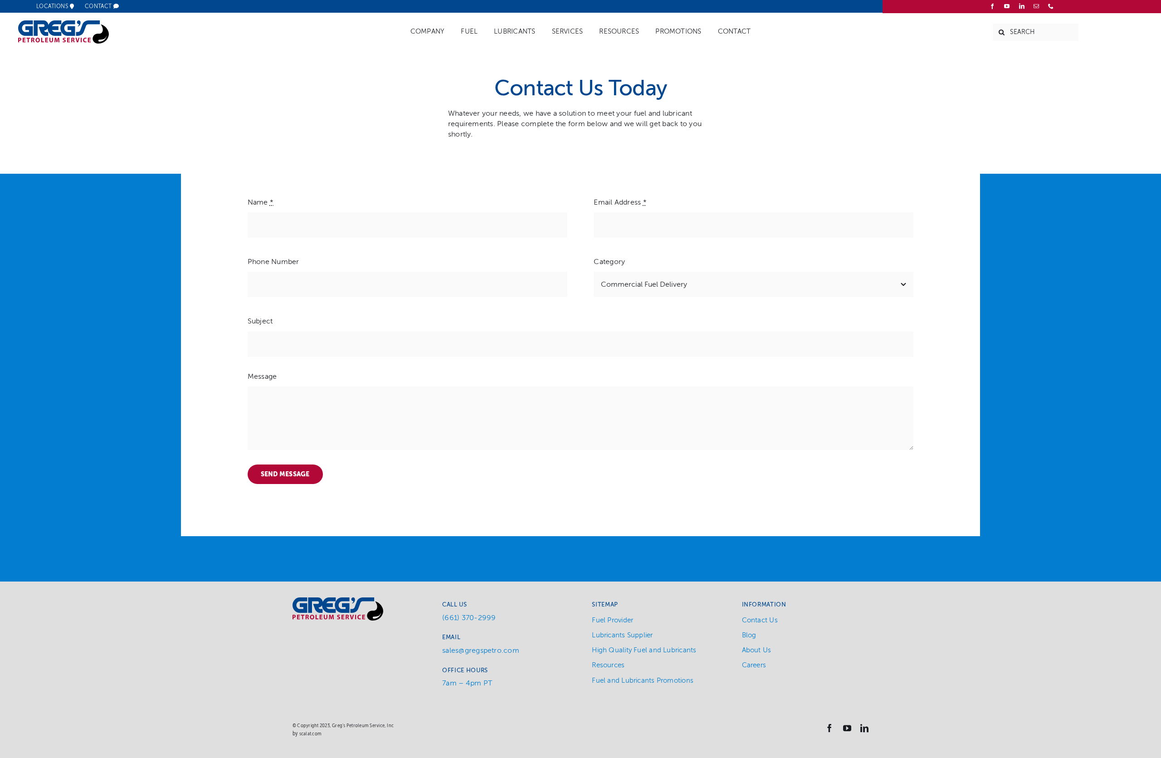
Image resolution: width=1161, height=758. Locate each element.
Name (260, 202)
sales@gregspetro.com (480, 650)
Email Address (620, 202)
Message (262, 376)
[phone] (1051, 6)
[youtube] (1007, 6)
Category (609, 262)
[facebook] (992, 6)
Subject (260, 321)
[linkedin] (1021, 6)
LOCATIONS (53, 6)
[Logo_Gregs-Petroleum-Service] (63, 24)
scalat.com (310, 733)
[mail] (1036, 6)
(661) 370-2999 (469, 618)
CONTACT (99, 6)
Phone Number (273, 262)
